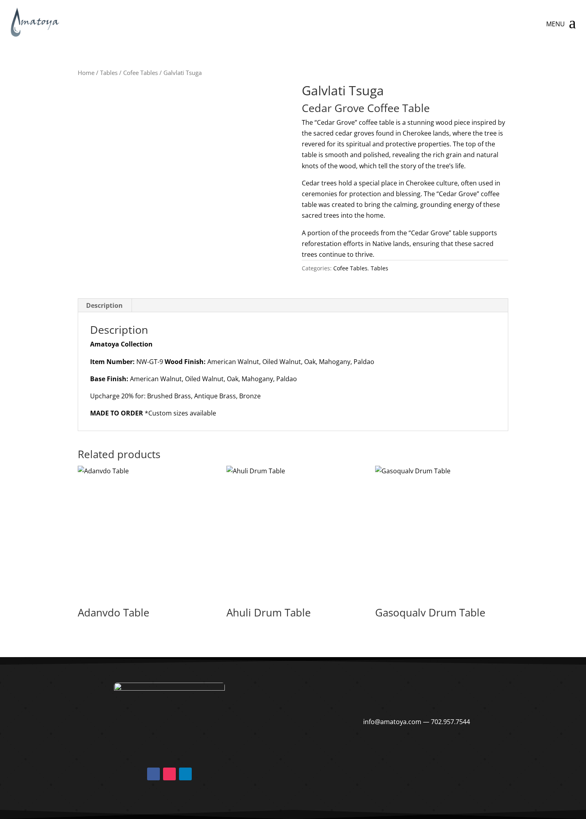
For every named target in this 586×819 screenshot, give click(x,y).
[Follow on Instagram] (169, 774)
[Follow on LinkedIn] (185, 774)
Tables (109, 73)
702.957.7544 (450, 721)
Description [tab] (104, 305)
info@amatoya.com (392, 721)
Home (86, 73)
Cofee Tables (140, 73)
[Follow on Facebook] (153, 774)
